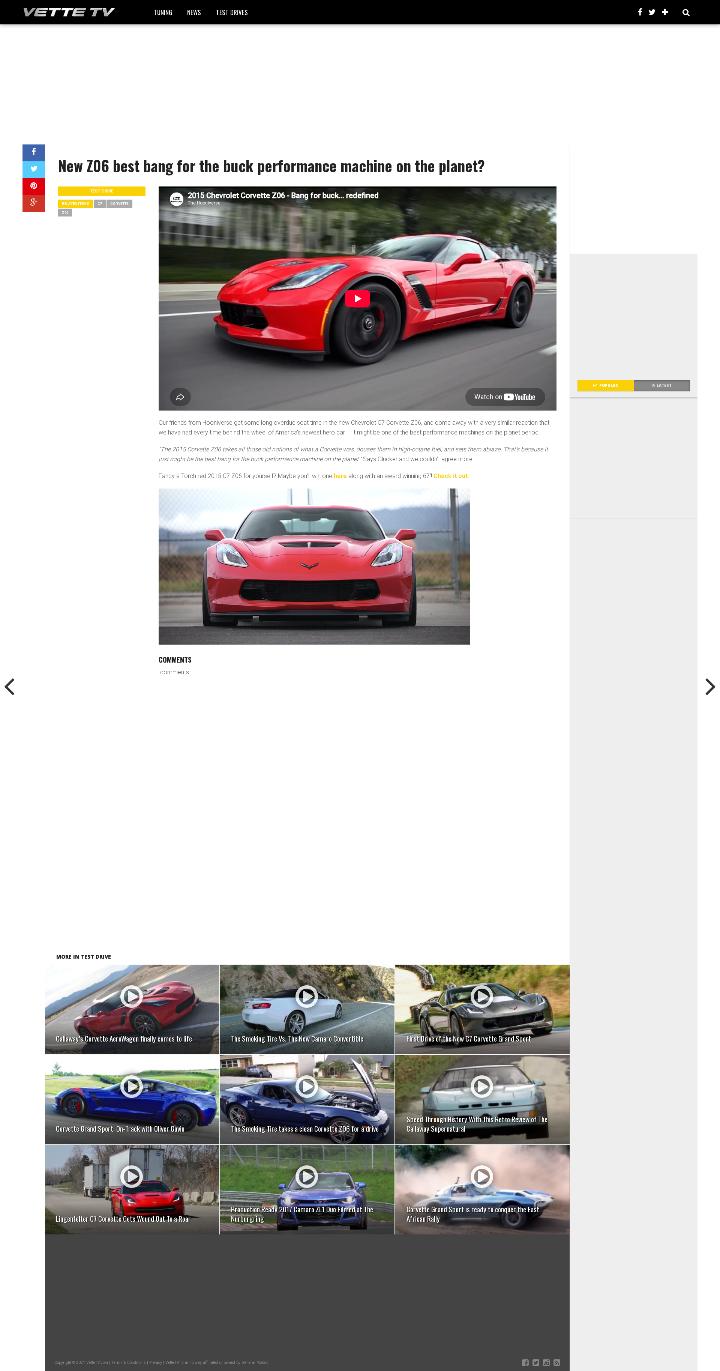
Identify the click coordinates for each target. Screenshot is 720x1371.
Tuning (163, 12)
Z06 (65, 212)
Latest (664, 385)
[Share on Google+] (33, 203)
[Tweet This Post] (33, 169)
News (194, 12)
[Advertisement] (360, 84)
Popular (608, 385)
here (340, 476)
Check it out (451, 476)
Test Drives (232, 12)
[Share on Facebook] (33, 152)
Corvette (119, 203)
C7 (100, 203)
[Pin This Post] (33, 186)
